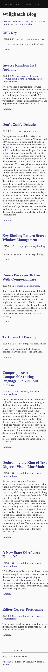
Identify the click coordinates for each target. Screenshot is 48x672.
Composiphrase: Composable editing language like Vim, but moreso (20, 379)
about (28, 4)
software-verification (27, 76)
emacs (39, 78)
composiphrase (9, 81)
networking (31, 39)
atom (4, 24)
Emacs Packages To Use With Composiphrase (21, 277)
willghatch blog (12, 4)
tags (37, 4)
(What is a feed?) (23, 24)
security (21, 39)
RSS (40, 21)
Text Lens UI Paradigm (20, 337)
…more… (7, 49)
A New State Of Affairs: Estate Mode (21, 554)
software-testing (10, 78)
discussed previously (12, 580)
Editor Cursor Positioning (22, 609)
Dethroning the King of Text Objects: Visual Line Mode (24, 464)
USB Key (9, 33)
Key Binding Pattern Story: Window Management (24, 238)
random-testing (27, 78)
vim (4, 249)
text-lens (34, 343)
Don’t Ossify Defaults (19, 124)
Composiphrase (28, 291)
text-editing (22, 343)
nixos (41, 39)
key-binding (39, 246)
